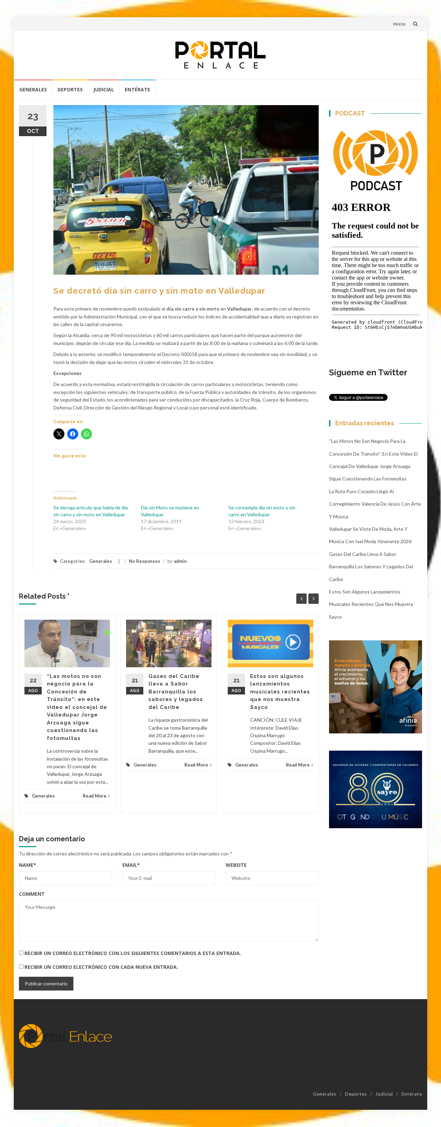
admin (180, 561)
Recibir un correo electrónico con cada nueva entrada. (101, 967)
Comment (32, 894)
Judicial (103, 89)
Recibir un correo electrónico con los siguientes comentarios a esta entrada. (132, 953)
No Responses (144, 561)
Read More (94, 796)
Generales (33, 89)
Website (236, 865)
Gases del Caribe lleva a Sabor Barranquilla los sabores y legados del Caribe (175, 691)
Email (131, 865)
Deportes (70, 89)
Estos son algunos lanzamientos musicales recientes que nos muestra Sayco (280, 691)
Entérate (137, 89)
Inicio (399, 24)
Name (27, 865)
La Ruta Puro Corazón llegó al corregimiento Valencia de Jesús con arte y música (375, 503)
